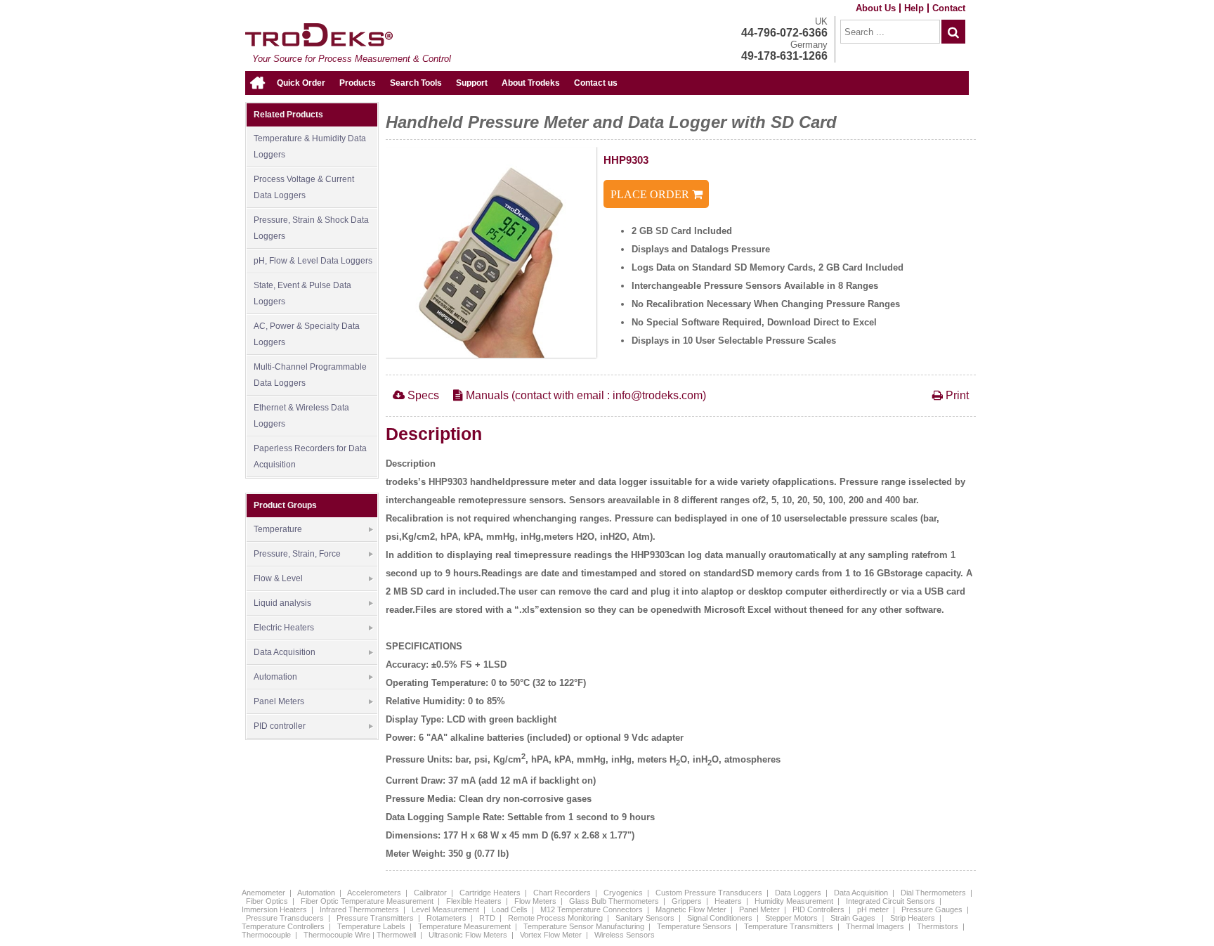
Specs (422, 395)
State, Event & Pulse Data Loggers (302, 293)
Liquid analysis (282, 603)
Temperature (278, 529)
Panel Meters (279, 701)
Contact (948, 8)
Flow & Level (278, 578)
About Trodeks (531, 83)
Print (956, 395)
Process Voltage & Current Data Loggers (304, 187)
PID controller (280, 726)
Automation (275, 677)
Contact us (596, 83)
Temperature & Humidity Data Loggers (310, 147)
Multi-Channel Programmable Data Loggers (310, 375)
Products (357, 83)
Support (472, 83)
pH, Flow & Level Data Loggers (313, 261)
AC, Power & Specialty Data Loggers (307, 334)
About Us (876, 8)
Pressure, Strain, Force (297, 554)
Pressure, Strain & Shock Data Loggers (311, 228)
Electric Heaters (284, 628)
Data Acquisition (284, 652)
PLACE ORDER (651, 194)
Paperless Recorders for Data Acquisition (310, 456)
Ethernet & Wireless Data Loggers (301, 416)
